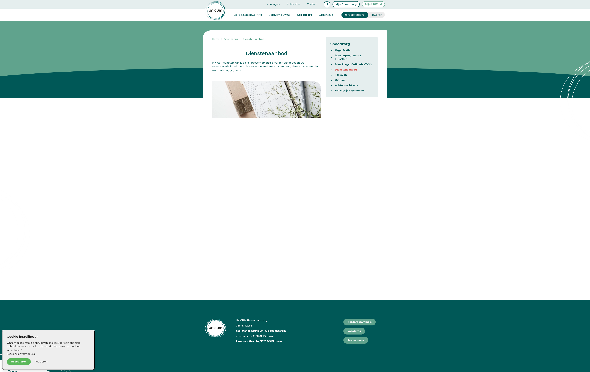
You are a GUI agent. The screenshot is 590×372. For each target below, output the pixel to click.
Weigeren (41, 361)
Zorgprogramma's (360, 322)
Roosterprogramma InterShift (348, 57)
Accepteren (19, 361)
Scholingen (273, 4)
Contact (312, 4)
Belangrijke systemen (349, 90)
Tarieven (341, 74)
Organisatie (326, 14)
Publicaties (293, 4)
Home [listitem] (216, 39)
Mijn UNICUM (373, 4)
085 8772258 (244, 325)
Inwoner (376, 14)
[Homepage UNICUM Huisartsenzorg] (218, 328)
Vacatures (354, 331)
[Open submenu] (332, 50)
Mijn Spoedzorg (346, 4)
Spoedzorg (304, 14)
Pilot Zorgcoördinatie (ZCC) (353, 64)
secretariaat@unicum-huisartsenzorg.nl (261, 330)
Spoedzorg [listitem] (231, 39)
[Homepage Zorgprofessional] (215, 10)
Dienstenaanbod (346, 69)
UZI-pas (340, 80)
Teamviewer (356, 340)
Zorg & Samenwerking (248, 14)
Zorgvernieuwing (279, 14)
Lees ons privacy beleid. (21, 353)
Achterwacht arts (346, 85)
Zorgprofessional (354, 14)
